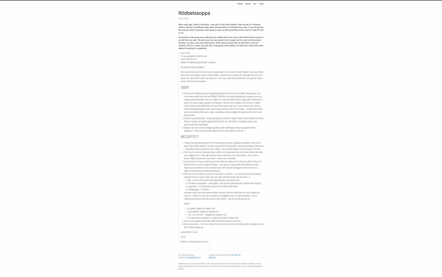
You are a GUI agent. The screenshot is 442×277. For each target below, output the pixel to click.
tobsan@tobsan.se (193, 257)
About (248, 4)
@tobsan (212, 257)
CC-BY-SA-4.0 (234, 255)
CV (255, 4)
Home (240, 4)
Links (261, 4)
